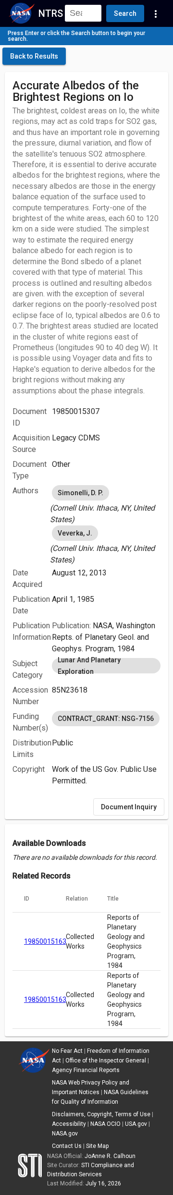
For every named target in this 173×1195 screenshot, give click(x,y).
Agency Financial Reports (86, 1070)
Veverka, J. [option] (75, 533)
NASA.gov (65, 1133)
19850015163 (45, 941)
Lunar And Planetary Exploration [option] (89, 665)
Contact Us (67, 1146)
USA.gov (136, 1124)
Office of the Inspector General (105, 1060)
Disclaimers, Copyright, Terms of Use (101, 1114)
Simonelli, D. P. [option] (80, 493)
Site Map (97, 1146)
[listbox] (106, 504)
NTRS (50, 13)
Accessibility (69, 1124)
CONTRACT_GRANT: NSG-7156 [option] (106, 718)
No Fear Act (67, 1051)
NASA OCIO (105, 1124)
